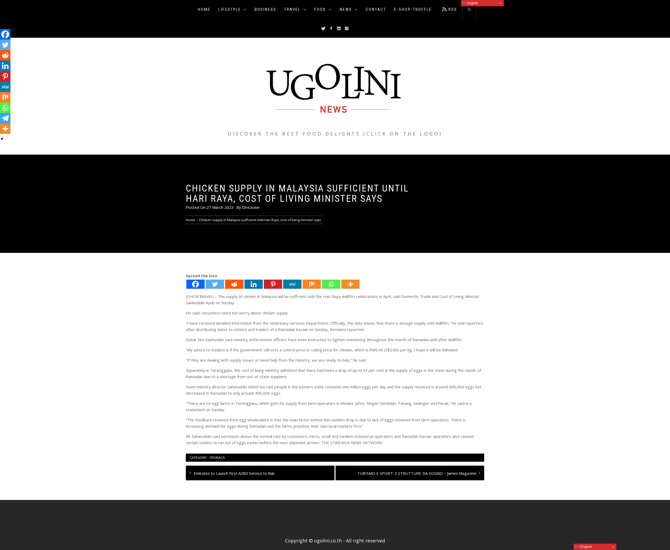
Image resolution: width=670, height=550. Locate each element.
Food (320, 9)
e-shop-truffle (413, 9)
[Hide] (2, 139)
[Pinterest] (273, 284)
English (472, 3)
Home (204, 9)
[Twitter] (215, 284)
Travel (292, 9)
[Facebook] (195, 284)
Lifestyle (229, 9)
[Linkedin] (253, 284)
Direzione (250, 207)
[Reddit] (234, 284)
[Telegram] (5, 118)
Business (265, 9)
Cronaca (217, 457)
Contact (376, 9)
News (346, 9)
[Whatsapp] (331, 284)
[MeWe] (292, 284)
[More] (350, 284)
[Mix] (312, 284)
